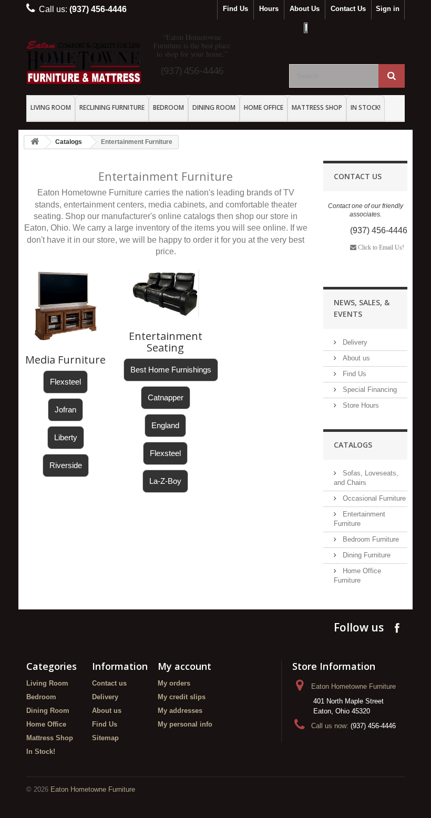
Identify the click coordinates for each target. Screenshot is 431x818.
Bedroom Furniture (370, 539)
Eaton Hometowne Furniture (92, 789)
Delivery (354, 342)
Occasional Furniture (373, 498)
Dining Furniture (366, 555)
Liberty (65, 437)
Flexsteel (65, 381)
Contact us (109, 683)
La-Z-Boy (165, 481)
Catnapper (165, 397)
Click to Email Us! (380, 247)
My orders (174, 683)
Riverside (65, 465)
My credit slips (182, 697)
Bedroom (168, 107)
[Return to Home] (35, 142)
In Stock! (366, 107)
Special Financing (369, 390)
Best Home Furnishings (170, 369)
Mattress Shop (317, 107)
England (165, 425)
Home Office (263, 107)
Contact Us (348, 9)
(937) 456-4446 (192, 70)
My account (184, 666)
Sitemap (105, 738)
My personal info (185, 724)
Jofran (65, 409)
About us (355, 358)
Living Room (50, 107)
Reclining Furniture (112, 107)
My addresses (180, 711)
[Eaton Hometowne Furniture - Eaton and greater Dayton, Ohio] (84, 62)
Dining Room (213, 107)
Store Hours (360, 405)
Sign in (387, 9)
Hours (269, 9)
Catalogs (68, 142)
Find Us (235, 9)
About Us (305, 9)
